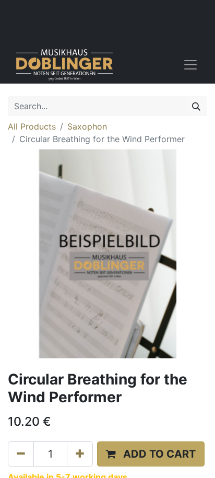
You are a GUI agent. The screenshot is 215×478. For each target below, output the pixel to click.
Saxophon (87, 126)
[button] (151, 454)
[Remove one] (21, 454)
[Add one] (80, 454)
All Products (32, 126)
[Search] (196, 106)
